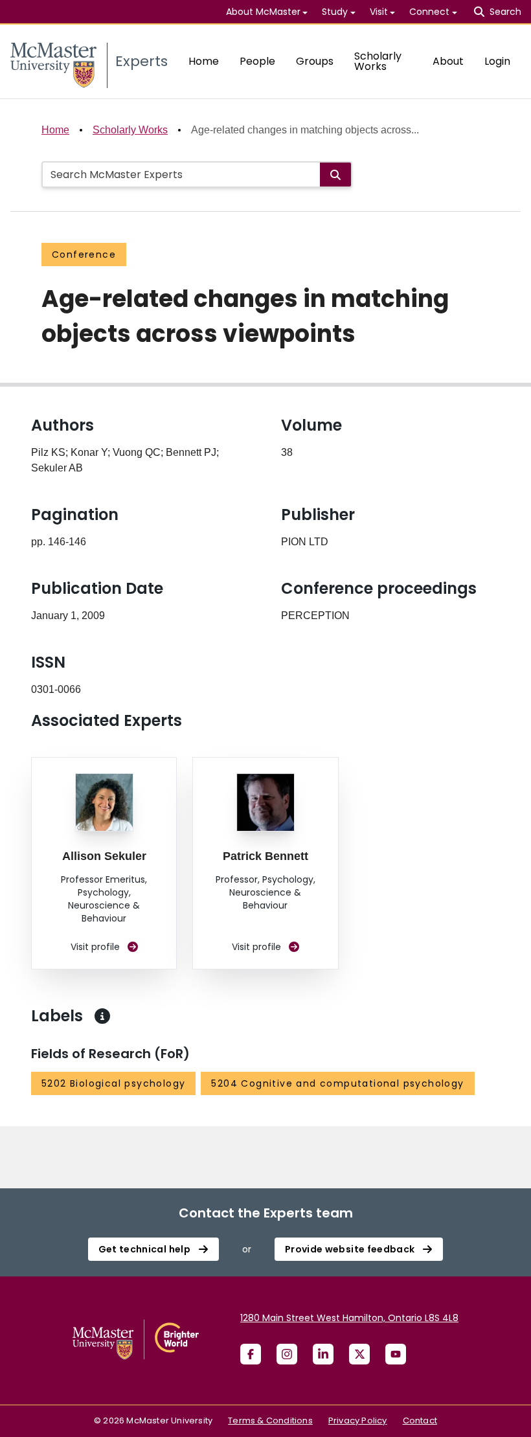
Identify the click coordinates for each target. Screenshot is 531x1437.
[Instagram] (287, 1354)
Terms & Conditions (270, 1420)
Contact (420, 1420)
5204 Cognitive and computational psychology (337, 1083)
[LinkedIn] (323, 1354)
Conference (84, 254)
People (257, 61)
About (448, 61)
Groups (314, 61)
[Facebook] (250, 1354)
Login (497, 61)
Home (203, 61)
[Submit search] (335, 175)
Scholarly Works (377, 61)
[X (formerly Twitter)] (359, 1354)
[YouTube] (395, 1354)
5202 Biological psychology (113, 1083)
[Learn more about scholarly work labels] (102, 1016)
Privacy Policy (357, 1420)
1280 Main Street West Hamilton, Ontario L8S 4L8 (349, 1318)
